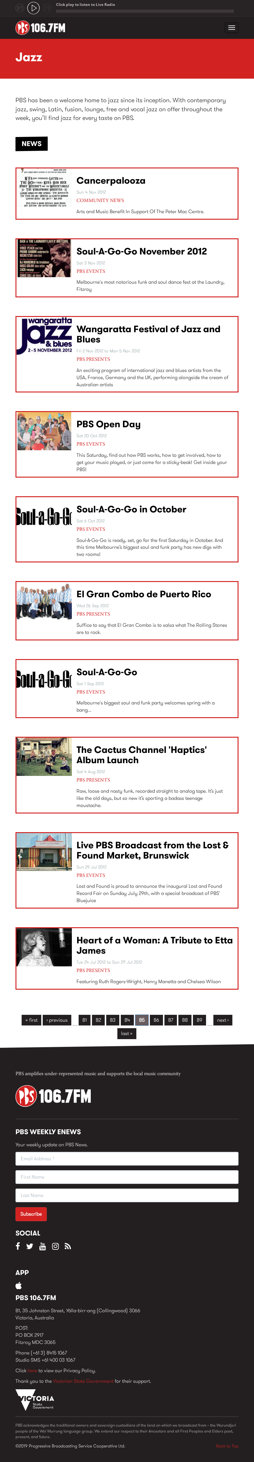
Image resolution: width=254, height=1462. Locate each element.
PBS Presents (93, 359)
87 (170, 1020)
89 (199, 1020)
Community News (100, 200)
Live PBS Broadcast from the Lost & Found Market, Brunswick (153, 850)
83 (113, 1020)
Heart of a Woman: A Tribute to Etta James (155, 945)
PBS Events (91, 271)
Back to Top (227, 1446)
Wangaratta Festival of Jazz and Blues (149, 334)
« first (31, 1020)
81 (84, 1020)
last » (127, 1033)
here (32, 1370)
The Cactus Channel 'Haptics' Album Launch (142, 755)
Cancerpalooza (111, 180)
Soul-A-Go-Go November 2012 (142, 251)
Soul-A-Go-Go (107, 672)
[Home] (42, 28)
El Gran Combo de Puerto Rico (144, 594)
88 (185, 1020)
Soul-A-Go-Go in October (131, 509)
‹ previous (57, 1020)
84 (127, 1020)
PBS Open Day (109, 424)
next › (223, 1020)
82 (98, 1020)
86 (156, 1020)
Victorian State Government (83, 1381)
